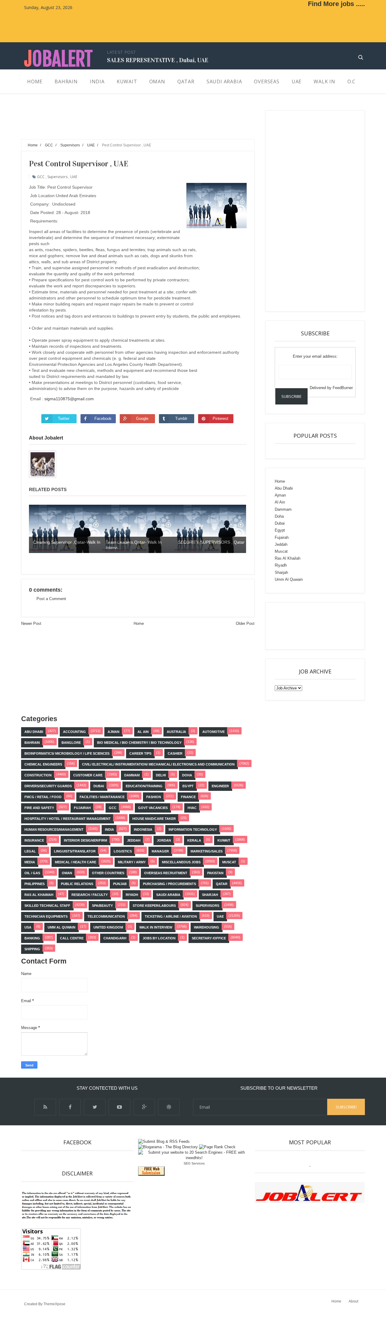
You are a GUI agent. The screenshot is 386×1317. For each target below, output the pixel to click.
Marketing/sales (207, 851)
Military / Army (132, 862)
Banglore (71, 742)
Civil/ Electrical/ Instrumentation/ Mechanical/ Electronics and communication (158, 764)
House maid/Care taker (154, 818)
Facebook (103, 418)
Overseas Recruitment (165, 873)
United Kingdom (108, 927)
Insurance (34, 840)
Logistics (123, 851)
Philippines (34, 884)
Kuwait (223, 840)
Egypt (188, 786)
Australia (176, 732)
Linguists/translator (75, 851)
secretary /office (209, 938)
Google (142, 418)
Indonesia (143, 829)
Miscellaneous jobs (181, 862)
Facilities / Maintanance (102, 797)
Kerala (194, 840)
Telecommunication (106, 916)
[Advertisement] (131, 123)
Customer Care (88, 775)
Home (139, 623)
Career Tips (140, 753)
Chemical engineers (43, 764)
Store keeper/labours (154, 905)
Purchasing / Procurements (169, 884)
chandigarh (114, 938)
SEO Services (194, 1163)
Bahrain (32, 742)
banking (32, 938)
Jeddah (134, 840)
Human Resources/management (54, 829)
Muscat (229, 862)
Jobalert (58, 59)
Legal (30, 851)
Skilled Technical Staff (47, 905)
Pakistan (215, 873)
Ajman (113, 732)
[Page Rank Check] (217, 1147)
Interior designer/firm (85, 840)
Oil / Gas (32, 873)
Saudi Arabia (168, 895)
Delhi (161, 775)
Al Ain (143, 732)
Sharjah (210, 895)
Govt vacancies (153, 808)
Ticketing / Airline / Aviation (171, 916)
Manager (160, 851)
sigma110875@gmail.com (69, 398)
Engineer (220, 786)
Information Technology (193, 829)
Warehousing (206, 927)
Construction (38, 775)
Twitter (63, 418)
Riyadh (132, 895)
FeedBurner (343, 387)
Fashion (153, 797)
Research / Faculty (89, 895)
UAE (73, 176)
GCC (41, 176)
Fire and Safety (39, 808)
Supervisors (57, 176)
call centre (72, 938)
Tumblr (181, 418)
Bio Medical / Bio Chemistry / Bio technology (139, 742)
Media (29, 862)
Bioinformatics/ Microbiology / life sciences (66, 753)
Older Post (245, 623)
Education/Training (144, 786)
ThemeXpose (54, 1304)
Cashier (175, 753)
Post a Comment (51, 598)
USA (27, 927)
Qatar (221, 884)
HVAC (192, 808)
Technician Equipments (46, 916)
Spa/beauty (102, 905)
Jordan (164, 840)
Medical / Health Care (75, 862)
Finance (188, 797)
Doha (187, 775)
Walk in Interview (155, 927)
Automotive (213, 732)
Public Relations (77, 884)
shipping (32, 949)
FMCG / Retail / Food (43, 797)
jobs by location (159, 938)
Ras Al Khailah (287, 558)
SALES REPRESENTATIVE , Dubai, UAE (157, 60)
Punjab (120, 884)
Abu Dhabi (33, 732)
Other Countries (108, 873)
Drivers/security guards (48, 786)
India (109, 829)
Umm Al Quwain (61, 927)
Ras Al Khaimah (38, 895)
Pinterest (220, 418)
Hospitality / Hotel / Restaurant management (67, 818)
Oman (67, 873)
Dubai (98, 786)
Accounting (74, 732)
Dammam (132, 775)
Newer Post (31, 623)
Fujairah (82, 808)
